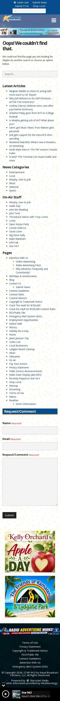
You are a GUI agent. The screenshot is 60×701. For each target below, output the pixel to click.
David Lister (15, 231)
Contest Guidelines (19, 290)
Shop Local (39, 6)
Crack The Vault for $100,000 (24, 305)
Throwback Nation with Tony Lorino (28, 216)
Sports (12, 190)
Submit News (39, 2)
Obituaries (14, 356)
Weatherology (49, 683)
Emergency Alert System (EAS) (25, 316)
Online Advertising (25, 261)
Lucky (12, 220)
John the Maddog (18, 209)
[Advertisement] (30, 31)
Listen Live (22, 2)
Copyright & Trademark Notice (25, 301)
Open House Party (19, 224)
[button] (54, 20)
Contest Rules (16, 294)
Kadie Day (14, 205)
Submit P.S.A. (22, 6)
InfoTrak (13, 242)
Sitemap (13, 385)
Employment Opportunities (23, 320)
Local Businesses (18, 345)
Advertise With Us (18, 257)
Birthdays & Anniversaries (23, 276)
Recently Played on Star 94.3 (24, 378)
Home (12, 334)
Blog (11, 279)
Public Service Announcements (25, 371)
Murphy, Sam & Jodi (20, 179)
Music (12, 183)
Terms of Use (16, 393)
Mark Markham (17, 238)
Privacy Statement (19, 367)
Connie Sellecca (17, 227)
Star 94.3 (14, 246)
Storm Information (26, 404)
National (13, 186)
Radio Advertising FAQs (28, 265)
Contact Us (15, 283)
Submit (9, 515)
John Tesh (14, 213)
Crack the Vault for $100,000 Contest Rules (32, 309)
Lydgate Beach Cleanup (22, 349)
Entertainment (16, 172)
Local (12, 175)
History (13, 327)
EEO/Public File (17, 312)
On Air (12, 360)
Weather (13, 400)
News (12, 352)
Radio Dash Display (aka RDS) (25, 374)
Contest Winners (18, 298)
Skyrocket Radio (39, 680)
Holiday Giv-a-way (18, 330)
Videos (12, 396)
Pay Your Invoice (18, 363)
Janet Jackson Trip (18, 338)
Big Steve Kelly (17, 235)
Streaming (14, 389)
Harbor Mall (15, 323)
